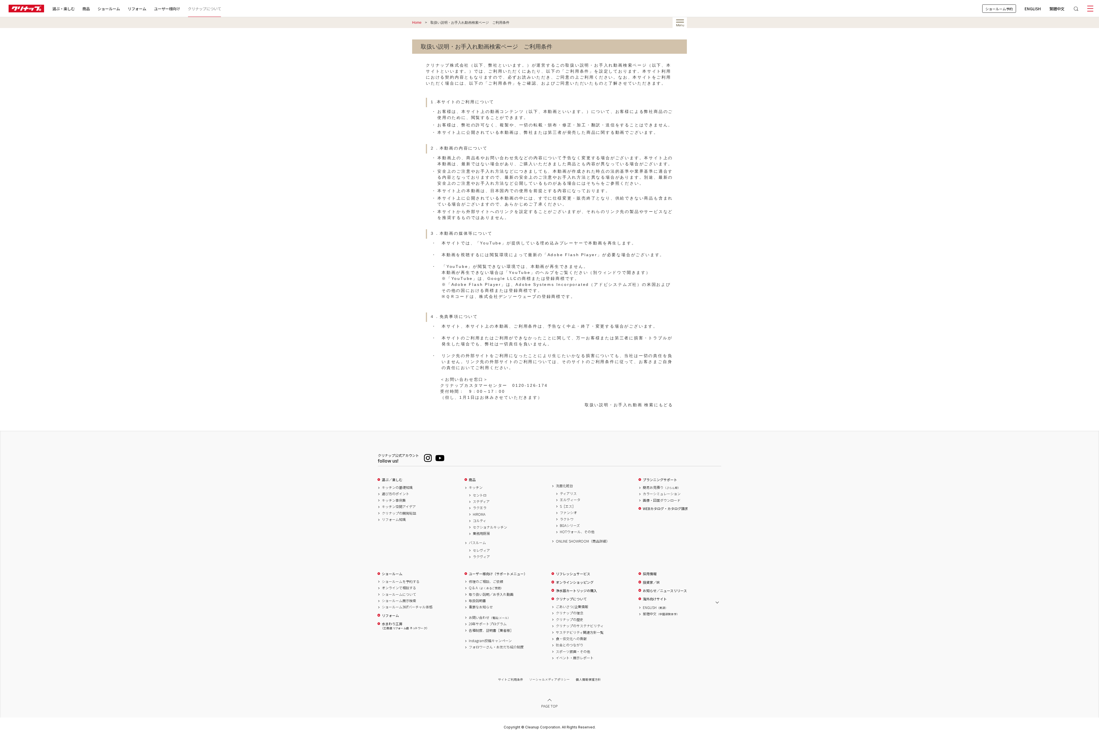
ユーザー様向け (167, 8)
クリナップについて (204, 8)
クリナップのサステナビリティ (580, 626)
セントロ (480, 495)
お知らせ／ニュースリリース (665, 590)
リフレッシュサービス (573, 573)
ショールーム (109, 8)
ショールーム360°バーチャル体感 (407, 607)
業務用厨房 (481, 533)
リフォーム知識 (394, 519)
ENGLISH (1033, 8)
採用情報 (650, 573)
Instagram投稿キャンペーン (490, 640)
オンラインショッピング (575, 582)
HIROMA (479, 514)
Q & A (486, 587)
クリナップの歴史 (569, 619)
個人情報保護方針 (588, 679)
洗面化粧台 (564, 485)
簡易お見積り (662, 487)
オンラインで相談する (399, 587)
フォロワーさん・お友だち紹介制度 (496, 647)
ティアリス (568, 493)
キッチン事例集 (394, 500)
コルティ (479, 520)
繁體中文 (1056, 8)
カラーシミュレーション (662, 493)
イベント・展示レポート (575, 658)
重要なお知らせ (481, 607)
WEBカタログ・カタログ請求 (665, 508)
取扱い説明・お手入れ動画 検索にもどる (629, 405)
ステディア (481, 501)
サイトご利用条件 (510, 679)
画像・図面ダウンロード (662, 500)
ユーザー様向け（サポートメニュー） (498, 573)
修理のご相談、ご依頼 (486, 581)
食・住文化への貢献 (571, 638)
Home (417, 23)
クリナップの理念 (569, 613)
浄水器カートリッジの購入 (576, 590)
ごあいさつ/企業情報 (572, 606)
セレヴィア (481, 550)
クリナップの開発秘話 (399, 513)
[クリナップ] (26, 9)
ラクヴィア (481, 556)
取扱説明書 (477, 600)
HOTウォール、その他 (577, 531)
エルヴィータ (570, 499)
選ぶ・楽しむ (63, 8)
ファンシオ (568, 512)
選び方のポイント (395, 493)
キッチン (476, 487)
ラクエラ (480, 507)
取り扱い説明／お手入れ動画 (491, 594)
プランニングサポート (660, 479)
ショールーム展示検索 (399, 600)
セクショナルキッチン (490, 527)
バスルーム (477, 542)
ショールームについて (399, 594)
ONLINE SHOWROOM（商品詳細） (583, 541)
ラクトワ (567, 519)
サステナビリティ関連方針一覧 (580, 632)
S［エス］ (568, 506)
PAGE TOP (549, 705)
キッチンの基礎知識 (397, 487)
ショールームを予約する (401, 581)
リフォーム (137, 8)
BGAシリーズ (570, 525)
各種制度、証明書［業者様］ (491, 630)
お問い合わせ (490, 617)
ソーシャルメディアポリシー (549, 679)
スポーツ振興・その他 (573, 651)
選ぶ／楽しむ (392, 479)
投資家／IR (651, 582)
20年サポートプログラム (488, 624)
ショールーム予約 (999, 8)
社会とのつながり (569, 645)
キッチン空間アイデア (399, 506)
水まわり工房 (405, 626)
